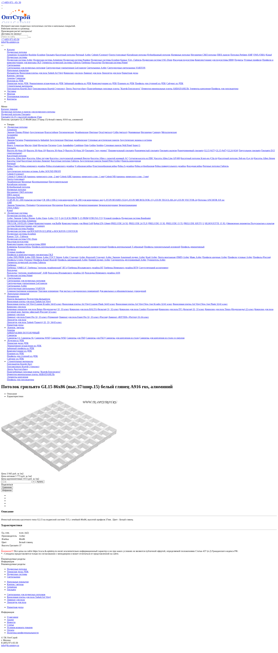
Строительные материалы (20, 86)
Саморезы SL (27, 338)
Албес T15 (53, 218)
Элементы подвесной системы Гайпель (61, 62)
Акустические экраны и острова (136, 140)
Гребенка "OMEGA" (17, 267)
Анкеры (11, 78)
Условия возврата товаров (20, 627)
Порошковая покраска (18, 96)
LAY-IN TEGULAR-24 (164, 200)
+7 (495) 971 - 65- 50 (11, 2)
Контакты (12, 99)
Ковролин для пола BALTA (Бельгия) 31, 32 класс (94, 309)
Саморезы (20, 78)
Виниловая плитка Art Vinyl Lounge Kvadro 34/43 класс (34, 304)
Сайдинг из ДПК (174, 83)
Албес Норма (28, 218)
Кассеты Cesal (14, 161)
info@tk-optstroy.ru (10, 42)
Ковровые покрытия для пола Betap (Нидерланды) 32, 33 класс (38, 309)
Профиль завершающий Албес (73, 260)
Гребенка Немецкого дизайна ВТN (121, 267)
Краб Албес (151, 257)
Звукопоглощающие (88, 205)
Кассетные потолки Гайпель (65, 161)
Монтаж (11, 94)
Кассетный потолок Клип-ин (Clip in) (199, 158)
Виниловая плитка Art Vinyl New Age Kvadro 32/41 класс (144, 304)
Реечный (80, 55)
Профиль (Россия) (262, 257)
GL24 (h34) (232, 150)
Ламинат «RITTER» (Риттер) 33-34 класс (128, 317)
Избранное (7, 490)
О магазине (12, 617)
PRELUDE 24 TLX (138, 223)
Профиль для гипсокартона (224, 88)
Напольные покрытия (18, 70)
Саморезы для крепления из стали (122, 338)
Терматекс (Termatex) (25, 205)
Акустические (37, 132)
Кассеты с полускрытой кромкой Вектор (70, 158)
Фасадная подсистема (183, 60)
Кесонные (26, 181)
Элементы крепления (200, 88)
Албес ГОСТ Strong (52, 257)
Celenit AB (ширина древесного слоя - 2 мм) (37, 176)
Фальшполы (13, 73)
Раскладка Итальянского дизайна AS (66, 273)
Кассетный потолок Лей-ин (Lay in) (236, 158)
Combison (79, 145)
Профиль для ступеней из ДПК (150, 83)
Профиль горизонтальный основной (162, 247)
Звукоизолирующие (108, 205)
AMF (250, 55)
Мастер (28, 145)
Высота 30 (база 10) (36, 150)
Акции (10, 619)
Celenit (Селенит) (100, 55)
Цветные (93, 132)
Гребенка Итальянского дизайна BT (85, 267)
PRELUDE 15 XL (156, 223)
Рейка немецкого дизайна (32, 166)
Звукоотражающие (128, 205)
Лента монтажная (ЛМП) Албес (173, 257)
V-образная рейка (83, 166)
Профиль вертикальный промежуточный (86, 247)
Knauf (269, 55)
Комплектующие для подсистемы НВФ (214, 60)
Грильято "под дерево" (96, 150)
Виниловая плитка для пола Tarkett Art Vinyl (41, 73)
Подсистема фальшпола (38, 299)
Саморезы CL (13, 338)
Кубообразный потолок (158, 55)
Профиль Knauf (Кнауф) (45, 260)
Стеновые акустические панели (103, 140)
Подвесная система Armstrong (48, 60)
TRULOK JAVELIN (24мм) (20, 223)
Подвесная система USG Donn (157, 60)
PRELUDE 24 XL (119, 223)
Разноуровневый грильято (190, 150)
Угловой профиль (112, 218)
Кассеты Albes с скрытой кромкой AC (109, 158)
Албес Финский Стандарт (92, 257)
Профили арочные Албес (214, 257)
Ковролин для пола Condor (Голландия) (138, 309)
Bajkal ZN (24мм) (102, 223)
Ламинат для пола (92, 73)
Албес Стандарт (71, 257)
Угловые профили (253, 60)
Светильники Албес (97, 68)
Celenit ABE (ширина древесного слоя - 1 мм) (82, 176)
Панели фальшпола (16, 299)
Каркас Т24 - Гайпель (131, 60)
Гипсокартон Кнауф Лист (19, 88)
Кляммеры (12, 247)
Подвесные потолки (17, 52)
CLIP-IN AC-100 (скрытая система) (24, 200)
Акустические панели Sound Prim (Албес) (100, 161)
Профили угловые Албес (240, 257)
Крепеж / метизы (15, 75)
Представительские (58, 181)
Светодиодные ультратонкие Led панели (66, 68)
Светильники (13, 65)
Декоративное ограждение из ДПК (46, 83)
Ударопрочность (32, 140)
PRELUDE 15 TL (174, 223)
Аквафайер (68, 145)
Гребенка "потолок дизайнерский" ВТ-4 (47, 267)
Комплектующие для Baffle (47, 223)
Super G (136, 145)
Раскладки (96, 62)
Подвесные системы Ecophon (105, 60)
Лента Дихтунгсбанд (76, 88)
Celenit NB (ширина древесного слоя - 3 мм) (127, 176)
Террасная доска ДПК (18, 83)
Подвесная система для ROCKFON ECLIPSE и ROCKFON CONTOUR (42, 231)
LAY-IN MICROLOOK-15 (140, 200)
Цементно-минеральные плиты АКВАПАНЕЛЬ (165, 88)
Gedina (92, 145)
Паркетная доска (130, 73)
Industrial (45, 140)
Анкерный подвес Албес (132, 257)
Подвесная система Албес (20, 60)
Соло (59, 145)
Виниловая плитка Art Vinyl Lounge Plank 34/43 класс (88, 304)
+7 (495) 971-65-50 (10, 39)
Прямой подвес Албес (99, 260)
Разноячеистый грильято (147, 150)
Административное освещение (22, 291)
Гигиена (19, 140)
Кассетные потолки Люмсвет (35, 161)
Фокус (10, 145)
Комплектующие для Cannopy (30, 226)
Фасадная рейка (194, 166)
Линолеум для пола (111, 73)
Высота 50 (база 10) (75, 150)
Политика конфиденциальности (23, 632)
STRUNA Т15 (96, 218)
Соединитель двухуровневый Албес (129, 260)
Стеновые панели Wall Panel (118, 145)
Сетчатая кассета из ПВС (141, 158)
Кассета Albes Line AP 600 (167, 158)
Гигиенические (66, 132)
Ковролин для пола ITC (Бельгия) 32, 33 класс (181, 309)
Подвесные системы (17, 57)
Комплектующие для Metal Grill (77, 223)
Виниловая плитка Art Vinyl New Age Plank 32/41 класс (200, 304)
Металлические (169, 132)
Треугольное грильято (250, 150)
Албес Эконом (14, 218)
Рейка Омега (13, 166)
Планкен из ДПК (125, 83)
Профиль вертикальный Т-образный (125, 247)
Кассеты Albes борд (16, 158)
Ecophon (41, 55)
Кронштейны (24, 247)
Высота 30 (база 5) (56, 150)
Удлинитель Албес (156, 260)
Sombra (100, 145)
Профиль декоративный (192, 247)
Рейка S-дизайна (126, 166)
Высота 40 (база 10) (16, 150)
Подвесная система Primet (115, 62)
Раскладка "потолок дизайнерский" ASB (27, 273)
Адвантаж (19, 145)
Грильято (50, 55)
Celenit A (11, 176)
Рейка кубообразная (144, 166)
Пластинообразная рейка (105, 166)
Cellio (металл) (120, 132)
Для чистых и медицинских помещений (79, 291)
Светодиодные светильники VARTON (126, 68)
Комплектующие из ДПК (104, 83)
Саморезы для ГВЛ (76, 338)
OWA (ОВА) (259, 55)
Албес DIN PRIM (15, 257)
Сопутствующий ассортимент (153, 267)
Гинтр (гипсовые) (118, 55)
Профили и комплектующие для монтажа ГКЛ (30, 254)
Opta (86, 145)
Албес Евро (41, 218)
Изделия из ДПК (15, 81)
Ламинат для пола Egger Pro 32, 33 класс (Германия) (32, 317)
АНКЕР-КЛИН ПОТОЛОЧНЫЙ (23, 332)
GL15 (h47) (221, 150)
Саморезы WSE (58, 338)
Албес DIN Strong (33, 257)
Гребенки (86, 62)
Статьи (10, 625)
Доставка (11, 91)
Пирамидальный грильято (121, 150)
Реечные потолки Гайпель (216, 166)
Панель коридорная (131, 161)
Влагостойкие (51, 132)
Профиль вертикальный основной (49, 247)
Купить (40, 482)
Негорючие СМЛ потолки (203, 55)
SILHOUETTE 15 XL (215, 223)
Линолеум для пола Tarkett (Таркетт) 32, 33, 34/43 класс (34, 322)
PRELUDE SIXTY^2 (194, 223)
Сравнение (7, 487)
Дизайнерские (82, 132)
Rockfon (32, 55)
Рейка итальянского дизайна (60, 166)
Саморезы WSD (42, 338)
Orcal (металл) (106, 132)
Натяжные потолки (180, 55)
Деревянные (134, 132)
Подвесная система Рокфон (76, 60)
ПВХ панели (223, 55)
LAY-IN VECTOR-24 (187, 200)
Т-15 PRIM (83, 218)
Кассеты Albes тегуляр (38, 158)
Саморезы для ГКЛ (95, 338)
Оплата (10, 630)
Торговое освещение (48, 291)
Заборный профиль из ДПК (77, 83)
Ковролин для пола (73, 73)
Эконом (11, 132)
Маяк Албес (196, 257)
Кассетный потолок (65, 55)
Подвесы (238, 60)
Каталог (11, 49)
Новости (11, 622)
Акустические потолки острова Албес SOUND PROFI (34, 171)
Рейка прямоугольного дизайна (170, 166)
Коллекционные (40, 181)
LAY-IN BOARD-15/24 (115, 200)
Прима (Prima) (22, 132)
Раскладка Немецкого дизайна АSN (102, 273)
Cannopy (156, 132)
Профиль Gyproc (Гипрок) (20, 260)
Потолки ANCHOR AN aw (211, 200)
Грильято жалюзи (168, 150)
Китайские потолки (137, 55)
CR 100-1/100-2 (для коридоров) (58, 200)
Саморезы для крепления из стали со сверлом (161, 338)
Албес (88, 55)
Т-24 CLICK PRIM (68, 218)
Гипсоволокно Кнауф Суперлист (49, 88)
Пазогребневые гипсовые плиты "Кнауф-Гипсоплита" (114, 88)
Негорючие (146, 132)
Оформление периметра (238, 223)
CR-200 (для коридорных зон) (89, 200)
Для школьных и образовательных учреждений (122, 291)
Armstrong (12, 55)
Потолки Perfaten (238, 55)
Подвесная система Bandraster (136, 218)
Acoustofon (22, 55)
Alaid (34, 145)
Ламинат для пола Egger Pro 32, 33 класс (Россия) (83, 317)
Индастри (43, 145)
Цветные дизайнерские (75, 140)
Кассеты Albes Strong (264, 158)
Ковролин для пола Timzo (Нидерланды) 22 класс (229, 309)
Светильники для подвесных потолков (26, 68)
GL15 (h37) (209, 150)
